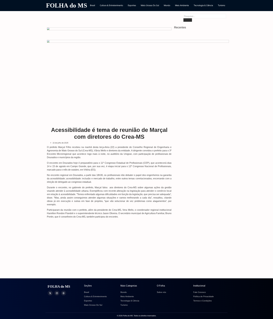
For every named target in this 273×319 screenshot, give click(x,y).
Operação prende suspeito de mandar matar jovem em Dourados (197, 177)
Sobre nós (161, 292)
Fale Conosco (199, 292)
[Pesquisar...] (187, 20)
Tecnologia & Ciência (203, 5)
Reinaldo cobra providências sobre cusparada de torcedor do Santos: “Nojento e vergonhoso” (196, 41)
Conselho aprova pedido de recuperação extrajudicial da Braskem (199, 72)
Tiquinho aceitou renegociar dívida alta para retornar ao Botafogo (198, 57)
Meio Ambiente (182, 5)
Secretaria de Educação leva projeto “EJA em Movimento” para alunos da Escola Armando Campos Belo (200, 270)
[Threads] (63, 293)
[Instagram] (56, 293)
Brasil (92, 5)
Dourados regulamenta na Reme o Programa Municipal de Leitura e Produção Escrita (200, 128)
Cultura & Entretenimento (111, 5)
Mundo (167, 5)
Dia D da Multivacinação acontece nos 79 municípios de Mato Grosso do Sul (199, 192)
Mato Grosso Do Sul (150, 5)
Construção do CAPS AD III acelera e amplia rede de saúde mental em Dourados (197, 89)
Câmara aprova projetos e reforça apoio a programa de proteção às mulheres (200, 162)
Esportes (132, 5)
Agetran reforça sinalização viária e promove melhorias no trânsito (196, 207)
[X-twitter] (50, 293)
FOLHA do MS (66, 5)
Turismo (221, 5)
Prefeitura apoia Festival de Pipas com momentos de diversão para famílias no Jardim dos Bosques (199, 110)
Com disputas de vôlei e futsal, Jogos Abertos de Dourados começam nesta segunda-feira (198, 146)
